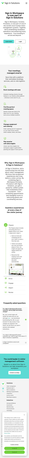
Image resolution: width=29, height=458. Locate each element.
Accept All (14, 448)
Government (9, 405)
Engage (11, 283)
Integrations (9, 393)
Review (11, 292)
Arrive (10, 278)
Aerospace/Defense (11, 403)
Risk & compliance (11, 389)
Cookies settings (14, 444)
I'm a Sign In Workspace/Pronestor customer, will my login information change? (12, 319)
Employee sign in (10, 388)
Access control (10, 395)
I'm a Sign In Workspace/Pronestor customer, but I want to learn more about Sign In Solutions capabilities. (14, 336)
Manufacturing (10, 406)
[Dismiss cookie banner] (24, 415)
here (9, 318)
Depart (11, 288)
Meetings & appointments (12, 391)
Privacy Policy (7, 433)
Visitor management (11, 386)
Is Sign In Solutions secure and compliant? (11, 343)
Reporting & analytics (11, 397)
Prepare (11, 225)
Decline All (14, 452)
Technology (9, 410)
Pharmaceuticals (10, 408)
